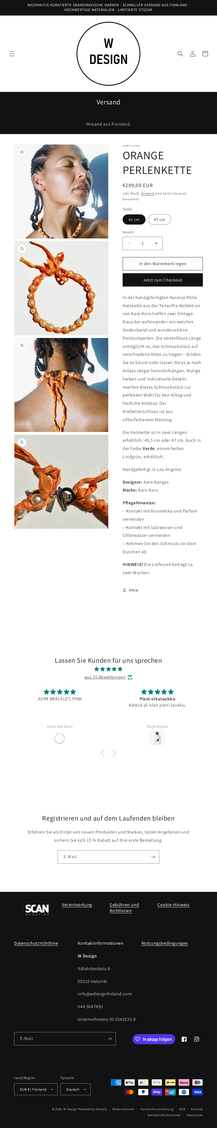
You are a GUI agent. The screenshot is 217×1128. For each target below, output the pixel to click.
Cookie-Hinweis (173, 905)
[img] (108, 669)
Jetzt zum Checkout (163, 280)
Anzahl (128, 232)
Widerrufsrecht (123, 1109)
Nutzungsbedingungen (165, 943)
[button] (12, 54)
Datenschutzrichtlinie (36, 943)
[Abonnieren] (153, 857)
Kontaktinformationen (164, 1115)
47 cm (159, 219)
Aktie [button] (133, 590)
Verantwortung (77, 905)
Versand (147, 193)
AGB (182, 1109)
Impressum (194, 1115)
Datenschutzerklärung (157, 1109)
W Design (70, 1109)
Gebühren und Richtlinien (124, 908)
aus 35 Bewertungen (105, 677)
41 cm (134, 219)
